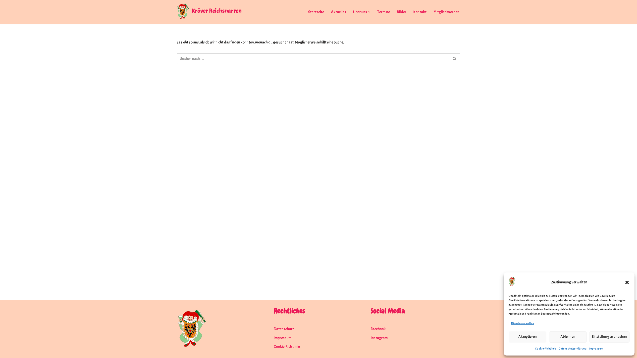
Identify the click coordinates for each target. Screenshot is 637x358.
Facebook (378, 328)
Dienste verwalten (522, 323)
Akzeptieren (527, 336)
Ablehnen (567, 336)
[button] (627, 282)
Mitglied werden (446, 11)
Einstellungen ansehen (609, 336)
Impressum (596, 349)
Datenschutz (284, 328)
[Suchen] (454, 58)
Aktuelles (338, 11)
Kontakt (419, 11)
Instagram (379, 337)
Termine (383, 11)
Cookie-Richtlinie (545, 349)
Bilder (401, 11)
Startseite (316, 11)
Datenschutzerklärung (572, 349)
